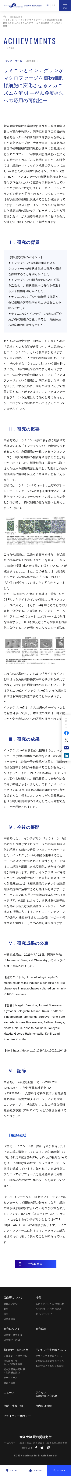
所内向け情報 (44, 1405)
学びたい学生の (51, 1349)
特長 (38, 1297)
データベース (11, 1377)
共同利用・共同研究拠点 (49, 1308)
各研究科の (50, 1366)
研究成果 (41, 1328)
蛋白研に (13, 1297)
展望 (6, 1308)
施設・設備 (10, 1382)
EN (53, 5)
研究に (12, 1328)
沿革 (6, 1314)
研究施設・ (12, 1340)
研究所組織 (10, 1319)
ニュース (9, 1392)
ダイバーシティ (44, 1314)
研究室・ (13, 1335)
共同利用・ (16, 1349)
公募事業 (15, 1356)
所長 (11, 1303)
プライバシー (17, 1415)
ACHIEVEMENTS (16, 16)
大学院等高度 (50, 1361)
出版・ (13, 1405)
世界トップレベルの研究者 (50, 1303)
